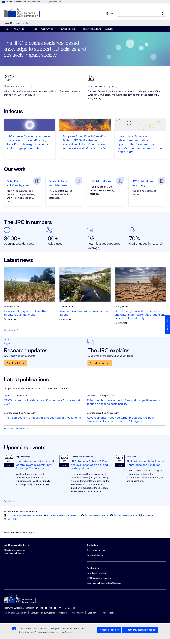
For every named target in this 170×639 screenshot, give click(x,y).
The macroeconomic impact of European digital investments (42, 417)
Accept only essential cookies (140, 629)
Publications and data (91, 29)
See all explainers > (100, 363)
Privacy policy (77, 613)
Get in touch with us (96, 550)
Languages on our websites (42, 613)
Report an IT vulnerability (15, 613)
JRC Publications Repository (100, 578)
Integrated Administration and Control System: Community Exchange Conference (35, 465)
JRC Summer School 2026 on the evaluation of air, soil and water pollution (90, 465)
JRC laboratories (100, 181)
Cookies (63, 613)
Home (6, 29)
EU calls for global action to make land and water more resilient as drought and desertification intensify (140, 314)
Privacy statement (95, 555)
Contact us (70, 608)
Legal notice (93, 613)
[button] (19, 532)
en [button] (111, 13)
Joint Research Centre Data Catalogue (104, 583)
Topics (34, 29)
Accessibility (108, 613)
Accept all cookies (109, 629)
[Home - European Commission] (24, 12)
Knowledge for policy (96, 573)
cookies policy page (57, 628)
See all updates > (15, 363)
